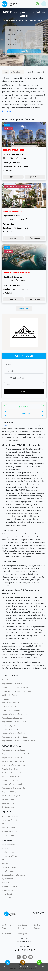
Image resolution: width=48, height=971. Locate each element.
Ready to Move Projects (11, 796)
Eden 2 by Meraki (8, 871)
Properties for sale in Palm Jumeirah (16, 714)
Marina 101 (6, 883)
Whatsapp (36, 177)
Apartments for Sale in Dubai (13, 761)
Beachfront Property (10, 816)
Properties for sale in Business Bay (15, 733)
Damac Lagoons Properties (12, 718)
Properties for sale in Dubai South (15, 737)
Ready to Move (39, 925)
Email (14, 177)
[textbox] (24, 30)
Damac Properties (8, 803)
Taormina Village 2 (9, 867)
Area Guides (22, 925)
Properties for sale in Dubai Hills (14, 722)
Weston (5, 864)
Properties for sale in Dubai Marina (15, 687)
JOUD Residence (8, 844)
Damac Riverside (8, 680)
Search (24, 51)
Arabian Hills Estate (9, 695)
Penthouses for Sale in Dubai (13, 773)
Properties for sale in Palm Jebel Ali (15, 684)
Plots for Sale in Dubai (10, 777)
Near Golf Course (8, 828)
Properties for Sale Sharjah (12, 784)
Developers (17, 72)
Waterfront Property (10, 820)
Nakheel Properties (9, 799)
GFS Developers (8, 807)
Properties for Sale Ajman (12, 780)
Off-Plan (21, 928)
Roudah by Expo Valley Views (13, 875)
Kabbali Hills (6, 898)
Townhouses (7, 931)
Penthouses (6, 934)
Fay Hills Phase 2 (8, 879)
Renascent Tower (8, 890)
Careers (37, 931)
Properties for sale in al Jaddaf (13, 750)
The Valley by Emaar (10, 725)
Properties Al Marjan (10, 792)
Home (5, 72)
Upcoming (38, 928)
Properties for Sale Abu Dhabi (13, 788)
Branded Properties (9, 831)
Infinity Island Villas (9, 856)
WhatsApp (25, 406)
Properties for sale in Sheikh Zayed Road (17, 754)
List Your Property (8, 835)
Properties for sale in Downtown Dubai (17, 691)
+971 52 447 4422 (24, 949)
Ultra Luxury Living (9, 824)
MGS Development (11, 426)
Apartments (6, 925)
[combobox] (24, 30)
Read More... (7, 111)
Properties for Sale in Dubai (12, 758)
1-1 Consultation (24, 413)
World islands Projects (10, 703)
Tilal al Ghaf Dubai (9, 706)
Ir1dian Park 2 (7, 894)
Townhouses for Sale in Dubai (13, 765)
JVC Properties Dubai (10, 729)
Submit (24, 391)
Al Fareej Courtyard (9, 886)
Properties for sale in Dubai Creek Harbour (18, 741)
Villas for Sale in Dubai (10, 769)
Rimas (4, 860)
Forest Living (7, 699)
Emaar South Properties (11, 710)
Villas (4, 928)
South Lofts (6, 848)
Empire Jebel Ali (8, 852)
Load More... (24, 308)
